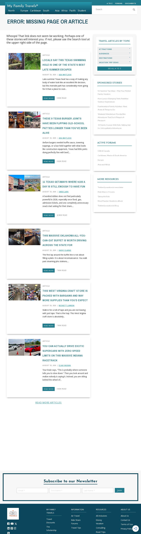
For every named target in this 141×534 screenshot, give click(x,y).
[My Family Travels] (13, 513)
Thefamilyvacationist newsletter (110, 187)
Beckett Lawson (66, 306)
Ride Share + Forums (106, 192)
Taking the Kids (104, 196)
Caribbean (35, 10)
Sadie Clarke (65, 250)
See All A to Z (114, 68)
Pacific (72, 10)
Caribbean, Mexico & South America (112, 155)
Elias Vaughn (65, 365)
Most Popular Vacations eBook (110, 201)
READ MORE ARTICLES (48, 402)
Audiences (104, 53)
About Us (125, 515)
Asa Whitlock (65, 75)
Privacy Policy (126, 528)
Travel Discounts (50, 521)
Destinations (105, 58)
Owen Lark (64, 192)
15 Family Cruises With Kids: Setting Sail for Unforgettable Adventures (114, 126)
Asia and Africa (104, 164)
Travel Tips (76, 527)
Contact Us (125, 520)
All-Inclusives (101, 515)
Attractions (105, 49)
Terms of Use (127, 524)
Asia (57, 10)
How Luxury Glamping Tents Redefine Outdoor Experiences (113, 100)
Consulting (100, 527)
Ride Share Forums (76, 522)
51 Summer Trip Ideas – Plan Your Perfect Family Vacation (114, 92)
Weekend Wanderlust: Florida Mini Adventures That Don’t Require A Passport (112, 117)
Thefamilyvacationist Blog (108, 205)
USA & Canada (104, 151)
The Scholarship (51, 528)
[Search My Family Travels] (134, 9)
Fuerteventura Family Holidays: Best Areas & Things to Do (112, 108)
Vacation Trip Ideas (109, 62)
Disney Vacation (99, 522)
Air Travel (75, 515)
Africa (64, 10)
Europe (101, 160)
